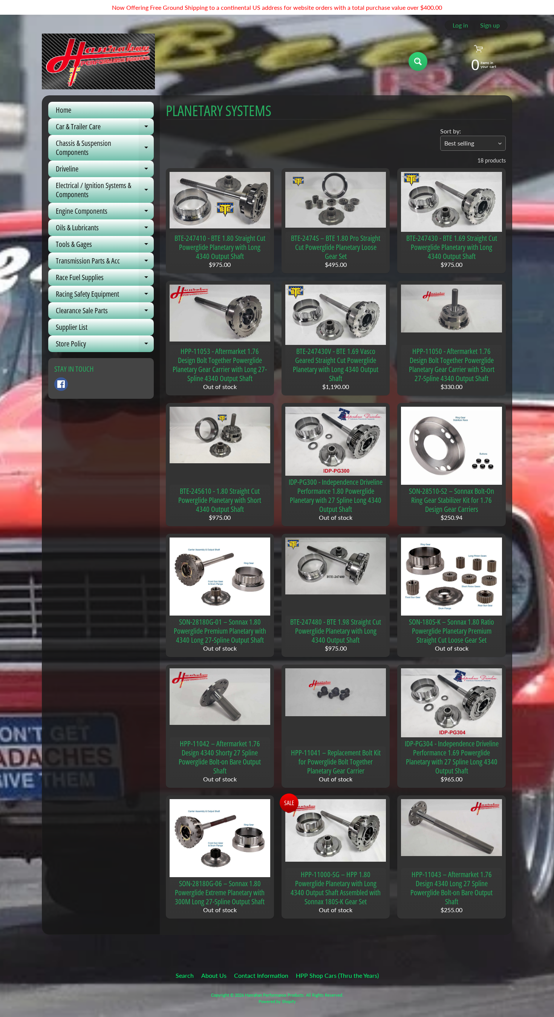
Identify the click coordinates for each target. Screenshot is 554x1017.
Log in (460, 25)
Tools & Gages (105, 246)
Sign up (490, 25)
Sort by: (450, 131)
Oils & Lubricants (105, 229)
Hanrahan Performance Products (274, 994)
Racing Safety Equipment (105, 295)
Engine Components (105, 212)
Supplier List (71, 327)
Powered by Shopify (277, 1001)
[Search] (418, 61)
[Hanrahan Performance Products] (98, 61)
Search (185, 975)
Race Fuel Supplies (105, 279)
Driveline (105, 170)
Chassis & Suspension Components (105, 148)
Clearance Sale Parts (105, 312)
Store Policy (105, 345)
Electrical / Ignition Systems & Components (105, 190)
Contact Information (261, 975)
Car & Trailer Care (105, 128)
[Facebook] (61, 384)
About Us (213, 975)
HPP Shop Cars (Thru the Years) (337, 975)
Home (63, 110)
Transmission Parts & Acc (105, 262)
